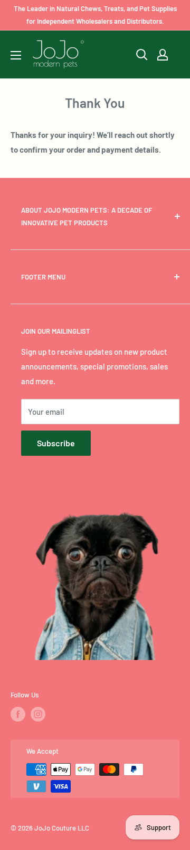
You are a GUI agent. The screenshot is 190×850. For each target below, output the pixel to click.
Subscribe (56, 443)
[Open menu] (16, 55)
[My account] (162, 55)
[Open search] (142, 55)
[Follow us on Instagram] (38, 714)
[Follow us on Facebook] (18, 714)
